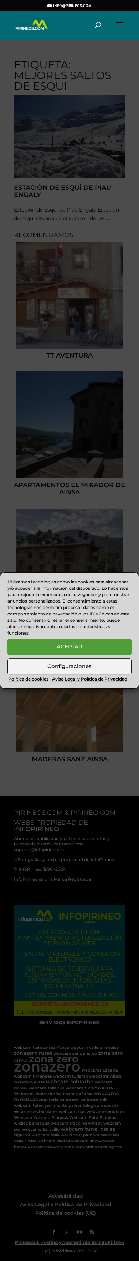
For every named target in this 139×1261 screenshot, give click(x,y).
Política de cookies (28, 679)
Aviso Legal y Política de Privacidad (89, 679)
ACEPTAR (69, 646)
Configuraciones (69, 666)
